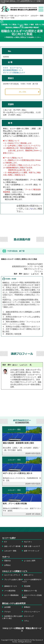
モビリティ (28, 542)
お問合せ (7, 565)
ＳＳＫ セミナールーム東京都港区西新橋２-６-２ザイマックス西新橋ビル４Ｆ (14, 70)
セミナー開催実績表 (11, 595)
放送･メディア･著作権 (12, 546)
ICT (5, 542)
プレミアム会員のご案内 (13, 579)
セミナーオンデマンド (12, 575)
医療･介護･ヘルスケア (32, 546)
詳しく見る (22, 92)
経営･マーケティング (31, 551)
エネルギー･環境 (10, 551)
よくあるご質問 (29, 561)
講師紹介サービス (10, 586)
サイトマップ (29, 616)
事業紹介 (27, 607)
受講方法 (7, 561)
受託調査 (27, 586)
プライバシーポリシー (32, 612)
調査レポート (29, 575)
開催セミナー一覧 (30, 591)
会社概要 (7, 607)
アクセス (7, 612)
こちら (31, 208)
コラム (26, 621)
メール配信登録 (9, 591)
